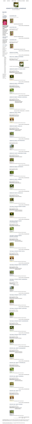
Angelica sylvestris (18, 130)
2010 (5, 65)
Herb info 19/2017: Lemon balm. (17, 83)
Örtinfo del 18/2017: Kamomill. (17, 376)
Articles (4, 47)
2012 (5, 67)
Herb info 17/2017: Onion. (15, 112)
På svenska (16, 350)
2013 (5, 68)
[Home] (16, 4)
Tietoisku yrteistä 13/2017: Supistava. (18, 308)
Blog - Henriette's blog (25, 25)
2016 (5, 71)
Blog (3, 56)
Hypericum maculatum (18, 73)
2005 (5, 60)
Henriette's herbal (5, 419)
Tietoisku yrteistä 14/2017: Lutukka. (18, 294)
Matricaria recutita (18, 100)
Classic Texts (5, 48)
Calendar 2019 (13, 39)
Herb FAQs (4, 46)
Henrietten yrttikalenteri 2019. (18, 36)
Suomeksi (16, 224)
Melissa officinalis (17, 225)
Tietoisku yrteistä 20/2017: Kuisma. (18, 206)
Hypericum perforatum (18, 72)
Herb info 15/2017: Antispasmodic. (17, 140)
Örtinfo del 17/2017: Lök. (15, 390)
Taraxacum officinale (18, 196)
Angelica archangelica (18, 129)
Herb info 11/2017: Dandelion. (16, 192)
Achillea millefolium (18, 324)
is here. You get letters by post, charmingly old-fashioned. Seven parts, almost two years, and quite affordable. (5, 30)
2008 (5, 63)
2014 (5, 69)
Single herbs (17, 71)
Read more (20, 25)
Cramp (14, 283)
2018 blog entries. (14, 52)
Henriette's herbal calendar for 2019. (19, 49)
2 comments (27, 110)
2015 (5, 70)
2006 (5, 61)
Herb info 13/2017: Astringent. (16, 166)
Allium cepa (17, 254)
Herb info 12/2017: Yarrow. (16, 179)
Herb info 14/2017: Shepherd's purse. (18, 153)
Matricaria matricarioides (18, 101)
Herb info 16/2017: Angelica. (16, 126)
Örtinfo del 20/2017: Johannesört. (18, 348)
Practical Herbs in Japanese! (16, 56)
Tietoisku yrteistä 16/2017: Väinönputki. (19, 264)
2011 (5, 66)
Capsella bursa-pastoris (18, 156)
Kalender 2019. (13, 15)
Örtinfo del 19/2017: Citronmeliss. (17, 362)
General (16, 29)
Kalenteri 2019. (13, 27)
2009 (5, 64)
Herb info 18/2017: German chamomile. (18, 97)
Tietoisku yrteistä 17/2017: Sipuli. (17, 251)
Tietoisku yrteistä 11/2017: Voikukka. (18, 334)
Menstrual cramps (16, 284)
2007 (5, 62)
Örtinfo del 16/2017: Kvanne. (16, 404)
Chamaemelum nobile (18, 102)
